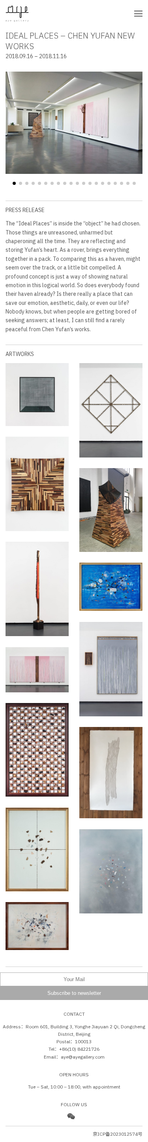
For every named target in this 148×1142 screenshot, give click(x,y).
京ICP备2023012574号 (117, 1134)
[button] (14, 183)
